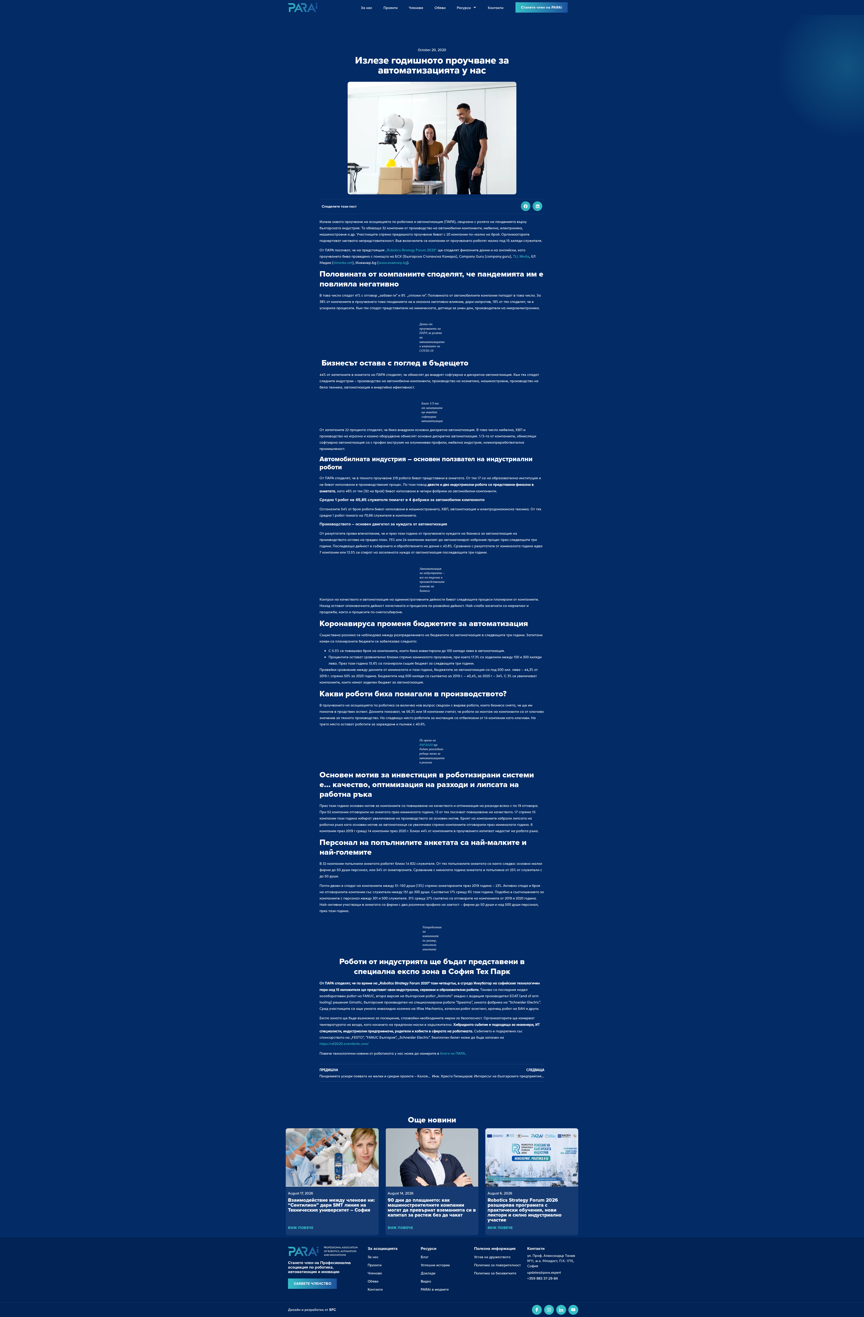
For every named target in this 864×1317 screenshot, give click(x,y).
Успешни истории (435, 1265)
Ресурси (464, 7)
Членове (416, 7)
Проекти (390, 7)
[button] (526, 206)
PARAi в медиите (435, 1289)
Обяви (440, 7)
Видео (426, 1281)
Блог (425, 1256)
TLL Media (521, 256)
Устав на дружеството (492, 1256)
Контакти (495, 7)
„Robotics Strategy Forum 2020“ (411, 250)
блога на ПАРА (452, 1053)
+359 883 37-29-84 (542, 1278)
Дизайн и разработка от (312, 1309)
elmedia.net (342, 262)
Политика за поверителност (497, 1265)
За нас (366, 7)
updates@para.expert (544, 1272)
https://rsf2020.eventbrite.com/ (344, 1043)
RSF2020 (426, 745)
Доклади (428, 1273)
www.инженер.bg (393, 262)
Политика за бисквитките (495, 1273)
